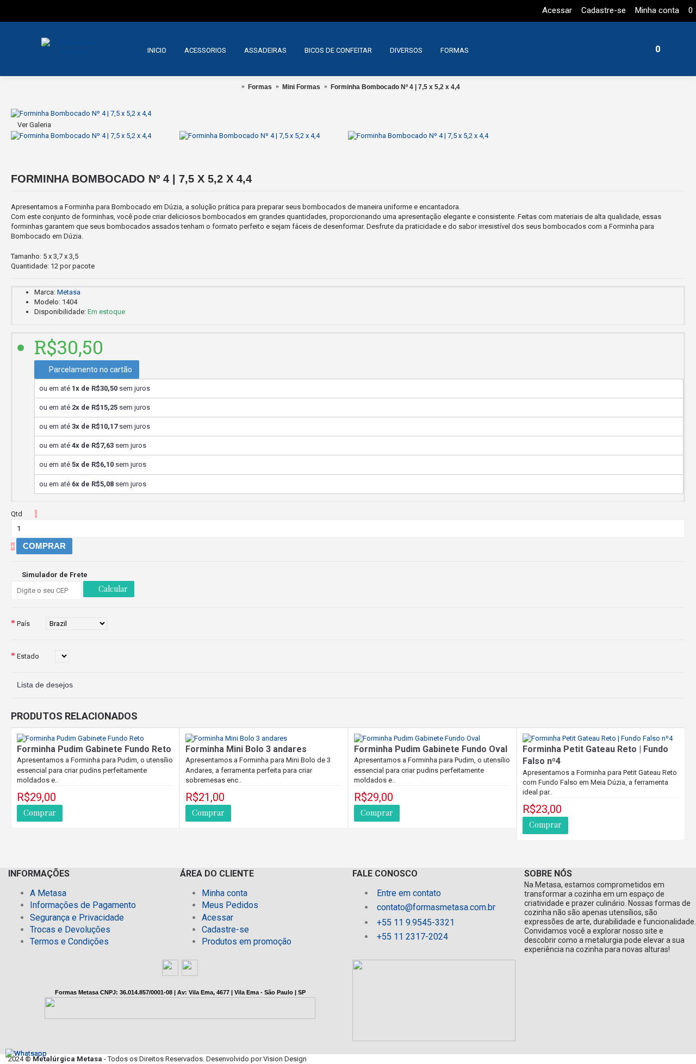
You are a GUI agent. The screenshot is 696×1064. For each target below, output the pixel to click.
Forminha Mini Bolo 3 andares (246, 749)
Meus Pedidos (230, 905)
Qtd (16, 514)
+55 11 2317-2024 (412, 936)
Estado (28, 656)
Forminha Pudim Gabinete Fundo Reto (94, 749)
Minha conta (224, 893)
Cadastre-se (225, 929)
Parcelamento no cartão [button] (89, 369)
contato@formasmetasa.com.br (436, 907)
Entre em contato (409, 893)
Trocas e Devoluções (70, 929)
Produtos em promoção (246, 941)
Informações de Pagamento (83, 905)
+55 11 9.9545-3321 (416, 922)
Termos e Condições (69, 941)
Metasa (68, 292)
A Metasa (48, 893)
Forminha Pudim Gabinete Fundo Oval (430, 749)
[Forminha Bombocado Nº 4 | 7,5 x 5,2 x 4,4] (81, 113)
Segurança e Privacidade (77, 917)
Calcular (112, 589)
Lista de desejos (45, 684)
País (23, 623)
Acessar (217, 917)
